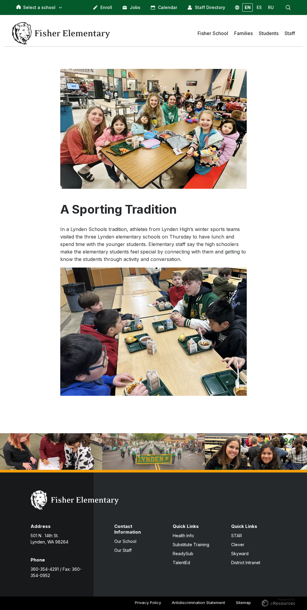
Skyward (240, 553)
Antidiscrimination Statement (198, 602)
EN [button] (248, 7)
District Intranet (245, 562)
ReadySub (183, 553)
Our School (125, 541)
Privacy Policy (148, 602)
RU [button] (271, 7)
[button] (288, 7)
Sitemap (243, 602)
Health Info (183, 535)
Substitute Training (191, 544)
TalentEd (181, 562)
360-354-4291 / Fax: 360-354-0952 (56, 572)
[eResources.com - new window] (278, 602)
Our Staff (123, 550)
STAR (236, 535)
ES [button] (259, 7)
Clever (237, 544)
